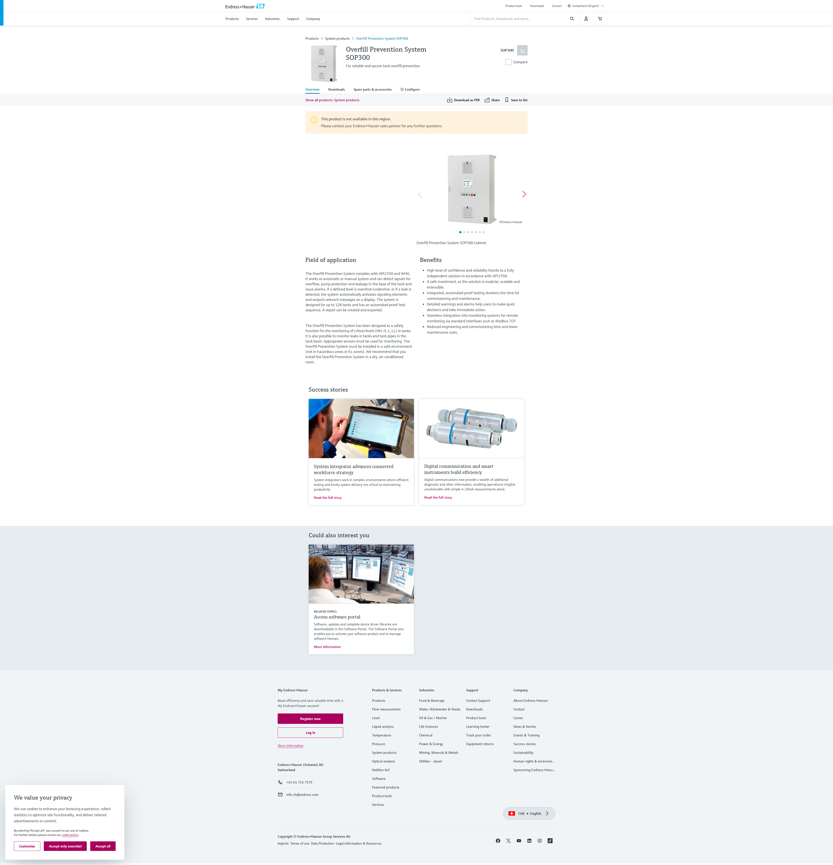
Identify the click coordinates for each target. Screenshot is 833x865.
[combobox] (588, 6)
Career (518, 718)
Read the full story (328, 497)
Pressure (378, 744)
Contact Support (478, 700)
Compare (520, 61)
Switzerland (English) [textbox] (585, 6)
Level (376, 718)
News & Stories (524, 726)
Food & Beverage (431, 700)
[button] (310, 718)
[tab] (314, 90)
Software (378, 778)
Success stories (524, 744)
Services (378, 804)
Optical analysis (383, 761)
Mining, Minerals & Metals (438, 752)
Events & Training (526, 735)
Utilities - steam (430, 761)
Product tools (513, 6)
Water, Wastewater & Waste (439, 709)
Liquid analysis (383, 726)
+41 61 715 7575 (299, 782)
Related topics (325, 612)
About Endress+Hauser (530, 700)
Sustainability (523, 752)
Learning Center (478, 726)
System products (337, 38)
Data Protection (322, 843)
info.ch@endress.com (302, 794)
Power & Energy (431, 744)
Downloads (537, 6)
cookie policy (70, 835)
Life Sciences (428, 726)
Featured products (385, 787)
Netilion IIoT (381, 770)
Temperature (381, 735)
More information (327, 647)
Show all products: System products (332, 100)
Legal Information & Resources (359, 843)
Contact (557, 6)
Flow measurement (386, 709)
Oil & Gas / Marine (433, 718)
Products (312, 38)
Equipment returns (480, 744)
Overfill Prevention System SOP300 (382, 38)
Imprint (283, 843)
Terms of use (299, 843)
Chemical (425, 735)
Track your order (478, 735)
